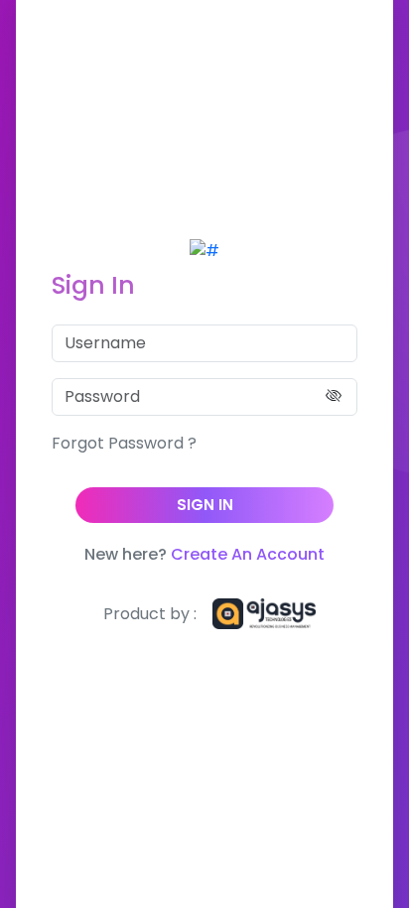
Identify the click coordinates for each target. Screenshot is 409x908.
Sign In (205, 504)
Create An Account (248, 554)
